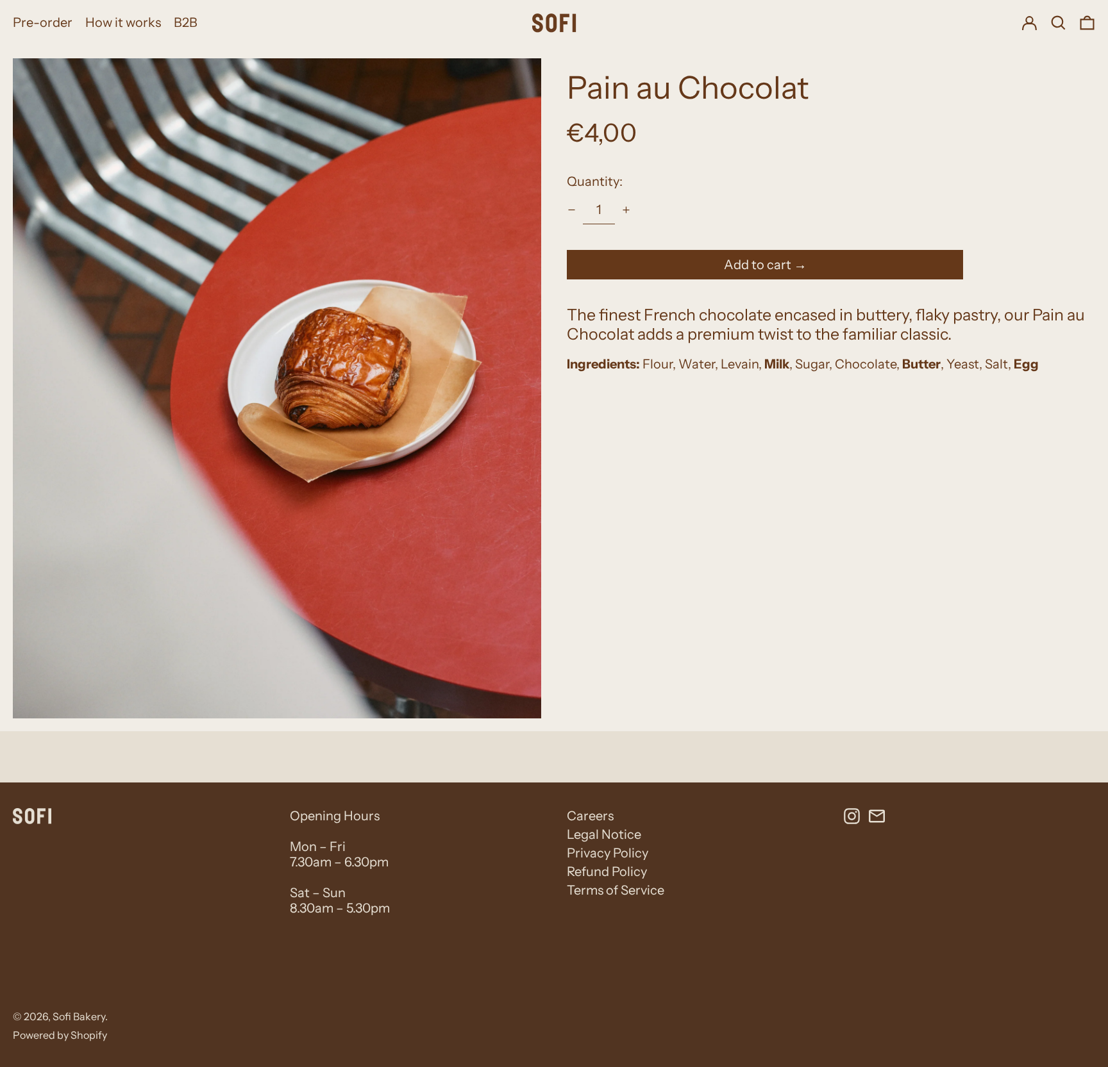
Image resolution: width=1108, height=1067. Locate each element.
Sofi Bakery (79, 1016)
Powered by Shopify (60, 1035)
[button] (1058, 22)
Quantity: (595, 181)
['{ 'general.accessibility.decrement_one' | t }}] (571, 210)
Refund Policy (607, 871)
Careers (590, 815)
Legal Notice (604, 834)
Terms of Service (615, 890)
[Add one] (626, 210)
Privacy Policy (607, 853)
